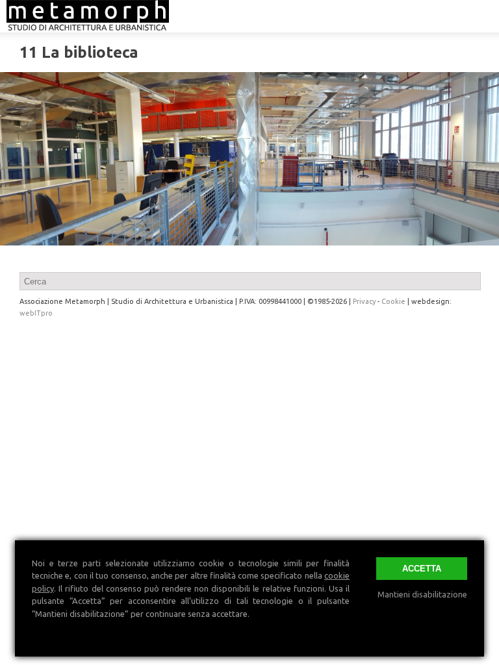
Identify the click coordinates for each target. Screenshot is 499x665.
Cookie (393, 301)
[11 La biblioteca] (249, 158)
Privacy (364, 301)
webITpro (36, 313)
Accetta (421, 568)
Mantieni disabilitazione (422, 594)
